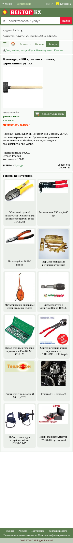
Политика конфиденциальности (54, 535)
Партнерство (37, 530)
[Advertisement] (36, 489)
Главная (10, 530)
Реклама (22, 530)
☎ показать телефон (16, 124)
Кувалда (58, 50)
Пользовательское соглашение (18, 535)
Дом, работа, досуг (16, 50)
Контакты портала (58, 530)
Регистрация (24, 3)
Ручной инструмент (40, 50)
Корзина (64, 3)
